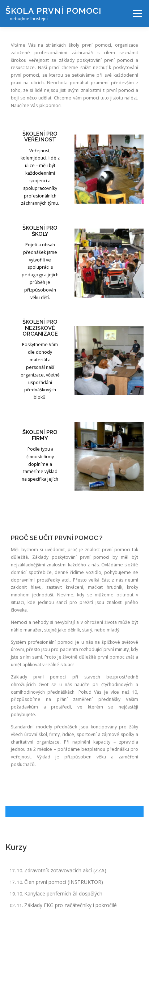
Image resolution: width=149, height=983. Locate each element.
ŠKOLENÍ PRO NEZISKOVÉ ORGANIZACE (40, 328)
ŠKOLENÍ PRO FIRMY (40, 435)
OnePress (111, 957)
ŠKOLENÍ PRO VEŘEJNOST (40, 136)
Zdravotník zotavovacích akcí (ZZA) (65, 870)
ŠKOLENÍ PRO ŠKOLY (40, 231)
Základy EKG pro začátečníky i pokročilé (70, 905)
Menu (137, 13)
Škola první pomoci (53, 11)
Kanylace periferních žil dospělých (63, 893)
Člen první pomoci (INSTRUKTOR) (63, 881)
